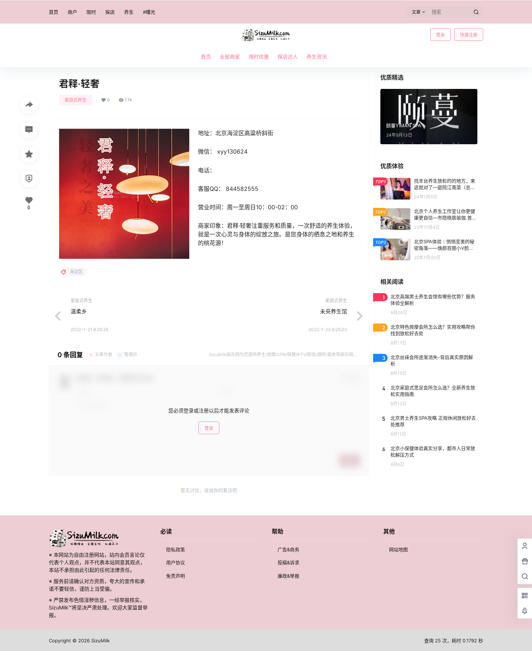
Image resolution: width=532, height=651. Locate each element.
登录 (440, 35)
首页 (53, 12)
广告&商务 (288, 549)
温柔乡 (79, 311)
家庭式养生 (75, 100)
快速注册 (468, 35)
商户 (72, 12)
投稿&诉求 (288, 562)
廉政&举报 (288, 576)
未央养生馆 (333, 311)
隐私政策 (175, 549)
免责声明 (175, 576)
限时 (91, 12)
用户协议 (175, 562)
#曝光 (149, 12)
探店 (110, 12)
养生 (129, 12)
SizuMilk (100, 640)
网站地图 (398, 549)
